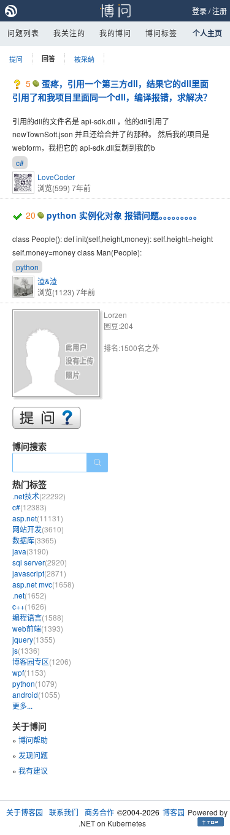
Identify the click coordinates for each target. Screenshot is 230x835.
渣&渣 (47, 281)
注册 (219, 11)
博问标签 (161, 33)
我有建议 (33, 770)
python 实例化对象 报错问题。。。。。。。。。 (124, 215)
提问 (16, 59)
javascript (39, 573)
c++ (29, 606)
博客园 (174, 812)
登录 (199, 11)
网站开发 (38, 529)
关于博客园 (24, 812)
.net (29, 595)
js (26, 650)
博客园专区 (41, 661)
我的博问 (115, 33)
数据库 (34, 540)
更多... (22, 705)
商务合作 (99, 812)
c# (20, 162)
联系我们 (64, 812)
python (27, 267)
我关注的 (69, 33)
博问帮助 (33, 740)
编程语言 (38, 617)
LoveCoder (56, 177)
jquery (33, 639)
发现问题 (33, 755)
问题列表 (23, 33)
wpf (29, 672)
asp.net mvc (43, 584)
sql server (39, 562)
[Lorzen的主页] (58, 355)
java (30, 551)
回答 (48, 58)
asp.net (37, 518)
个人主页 (207, 33)
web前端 (37, 628)
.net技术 (39, 496)
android (36, 694)
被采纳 (84, 59)
